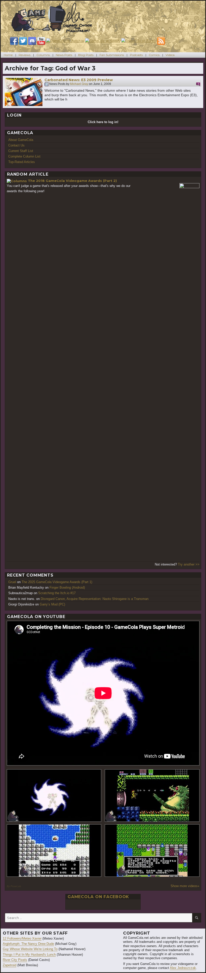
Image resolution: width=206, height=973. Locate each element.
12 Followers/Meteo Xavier (22, 938)
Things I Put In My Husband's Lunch (29, 954)
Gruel (12, 582)
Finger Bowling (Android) (67, 587)
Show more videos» (185, 886)
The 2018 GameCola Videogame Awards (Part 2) (72, 181)
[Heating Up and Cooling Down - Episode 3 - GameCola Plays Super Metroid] (152, 795)
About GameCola (20, 140)
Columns (43, 55)
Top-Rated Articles (21, 162)
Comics (154, 55)
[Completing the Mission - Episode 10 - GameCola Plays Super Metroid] (54, 795)
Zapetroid (9, 965)
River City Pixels (15, 960)
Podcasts (136, 55)
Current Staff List (20, 151)
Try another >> (188, 564)
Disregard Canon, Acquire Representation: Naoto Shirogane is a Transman (94, 599)
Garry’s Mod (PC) (52, 604)
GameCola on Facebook (98, 896)
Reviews (24, 55)
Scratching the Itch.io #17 (57, 593)
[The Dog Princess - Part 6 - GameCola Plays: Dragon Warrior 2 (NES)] (152, 850)
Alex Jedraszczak (183, 968)
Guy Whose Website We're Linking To (30, 949)
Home (8, 55)
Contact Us (16, 145)
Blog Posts (85, 55)
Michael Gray (79, 84)
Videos (170, 55)
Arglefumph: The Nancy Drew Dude (28, 944)
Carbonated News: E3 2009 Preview (78, 80)
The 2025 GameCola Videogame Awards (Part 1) (57, 582)
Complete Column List (24, 156)
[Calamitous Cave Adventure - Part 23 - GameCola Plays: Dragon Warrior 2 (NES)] (54, 850)
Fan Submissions (111, 55)
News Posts (64, 55)
